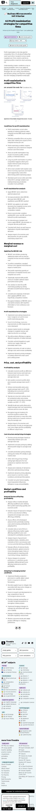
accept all (21, 806)
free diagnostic (14, 3)
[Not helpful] (19, 627)
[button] (15, 120)
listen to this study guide (18, 45)
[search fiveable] (6, 3)
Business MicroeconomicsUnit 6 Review (18, 14)
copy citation (15, 40)
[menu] (33, 2)
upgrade (26, 3)
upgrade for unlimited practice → (18, 791)
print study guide (26, 37)
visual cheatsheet (11, 37)
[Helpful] (16, 627)
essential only (9, 806)
